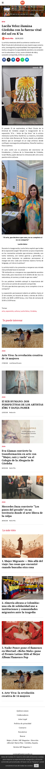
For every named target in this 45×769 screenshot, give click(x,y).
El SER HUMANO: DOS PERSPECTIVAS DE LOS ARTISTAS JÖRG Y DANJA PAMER (22, 404)
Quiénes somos (22, 711)
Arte (3, 21)
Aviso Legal (22, 719)
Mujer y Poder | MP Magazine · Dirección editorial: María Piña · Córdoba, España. (22, 741)
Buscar (22, 736)
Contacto (22, 727)
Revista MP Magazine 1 (22, 747)
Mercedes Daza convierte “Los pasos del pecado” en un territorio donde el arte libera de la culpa (22, 511)
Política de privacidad (22, 723)
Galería (35, 67)
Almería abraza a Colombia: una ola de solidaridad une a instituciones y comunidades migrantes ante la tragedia (20, 607)
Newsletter (22, 732)
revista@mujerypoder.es (22, 754)
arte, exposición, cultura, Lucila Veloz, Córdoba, (19, 311)
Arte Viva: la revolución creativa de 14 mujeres (22, 356)
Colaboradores (22, 715)
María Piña (9, 38)
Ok (36, 765)
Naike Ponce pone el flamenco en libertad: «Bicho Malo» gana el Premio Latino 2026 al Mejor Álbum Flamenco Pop (22, 652)
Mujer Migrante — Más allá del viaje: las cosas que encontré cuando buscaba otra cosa (22, 564)
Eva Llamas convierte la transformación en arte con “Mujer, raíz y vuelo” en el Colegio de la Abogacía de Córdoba (19, 457)
